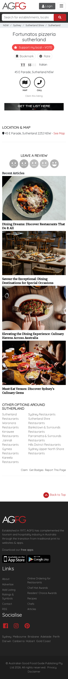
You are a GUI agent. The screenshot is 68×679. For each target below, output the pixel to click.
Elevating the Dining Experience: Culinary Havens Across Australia (33, 336)
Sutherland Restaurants (10, 416)
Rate (46, 56)
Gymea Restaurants (10, 451)
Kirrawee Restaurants (10, 434)
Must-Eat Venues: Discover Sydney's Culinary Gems (28, 391)
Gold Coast (43, 641)
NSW (6, 25)
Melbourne (19, 636)
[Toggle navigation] (61, 6)
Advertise (7, 584)
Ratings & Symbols (8, 596)
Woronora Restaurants (10, 425)
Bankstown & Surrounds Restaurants (44, 429)
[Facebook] (6, 626)
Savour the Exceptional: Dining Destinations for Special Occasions (27, 281)
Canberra (18, 641)
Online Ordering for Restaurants (38, 580)
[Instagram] (17, 626)
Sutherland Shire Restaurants (39, 421)
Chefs (30, 603)
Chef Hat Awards (37, 587)
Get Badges (36, 470)
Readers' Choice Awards (42, 593)
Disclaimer (34, 671)
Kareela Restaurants (10, 460)
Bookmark (26, 56)
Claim (24, 470)
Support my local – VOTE (35, 47)
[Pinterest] (28, 626)
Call (39, 82)
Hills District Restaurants (44, 444)
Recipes (32, 598)
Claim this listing (34, 95)
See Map (59, 133)
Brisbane (33, 636)
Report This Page (55, 470)
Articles (31, 609)
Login (48, 6)
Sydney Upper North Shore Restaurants (46, 451)
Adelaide (45, 636)
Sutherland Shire (35, 25)
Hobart (30, 641)
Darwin (6, 641)
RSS (4, 609)
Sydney (17, 25)
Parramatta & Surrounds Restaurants (44, 438)
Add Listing (8, 589)
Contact (7, 603)
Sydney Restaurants (41, 414)
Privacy (52, 667)
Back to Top (57, 495)
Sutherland (54, 25)
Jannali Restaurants (10, 442)
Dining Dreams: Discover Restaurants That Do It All (33, 226)
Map (25, 82)
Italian (43, 64)
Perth (56, 636)
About (5, 579)
